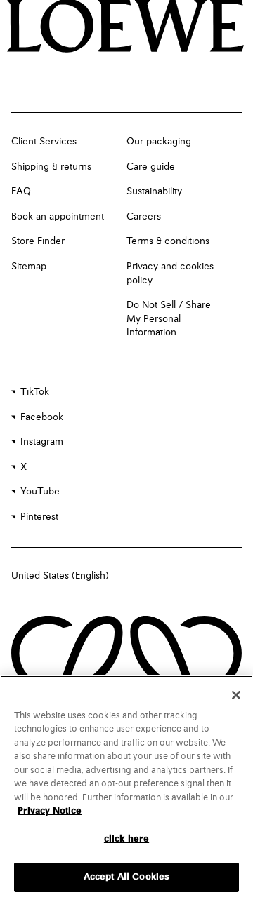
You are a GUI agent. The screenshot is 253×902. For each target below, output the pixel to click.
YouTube (40, 492)
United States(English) (60, 576)
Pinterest (39, 517)
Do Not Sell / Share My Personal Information (168, 318)
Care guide (150, 167)
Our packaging (158, 142)
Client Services (44, 142)
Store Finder (38, 241)
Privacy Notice (50, 811)
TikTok (34, 392)
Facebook (41, 417)
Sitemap (28, 266)
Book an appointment (57, 217)
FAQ (21, 191)
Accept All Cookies (126, 877)
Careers (143, 217)
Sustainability (154, 191)
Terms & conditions (167, 241)
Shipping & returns (51, 167)
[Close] (236, 695)
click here (126, 839)
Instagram (41, 442)
